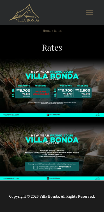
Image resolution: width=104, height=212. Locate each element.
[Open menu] (89, 12)
